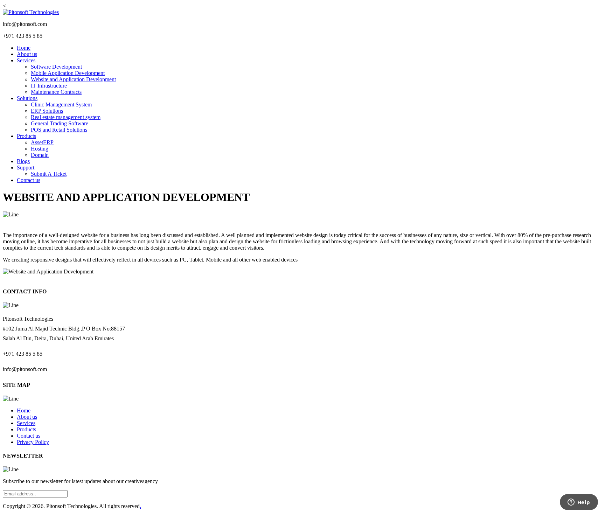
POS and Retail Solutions (59, 130)
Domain (40, 155)
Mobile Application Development (68, 73)
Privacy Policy (33, 442)
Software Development (56, 67)
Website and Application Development (73, 79)
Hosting (39, 149)
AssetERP (42, 142)
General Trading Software (59, 123)
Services (26, 60)
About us (27, 54)
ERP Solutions (47, 111)
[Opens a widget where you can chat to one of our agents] (578, 502)
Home (23, 48)
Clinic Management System (61, 104)
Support (25, 167)
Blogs (23, 161)
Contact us (28, 180)
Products (26, 136)
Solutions (27, 98)
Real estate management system (65, 117)
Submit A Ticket (49, 174)
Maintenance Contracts (56, 92)
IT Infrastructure (49, 86)
